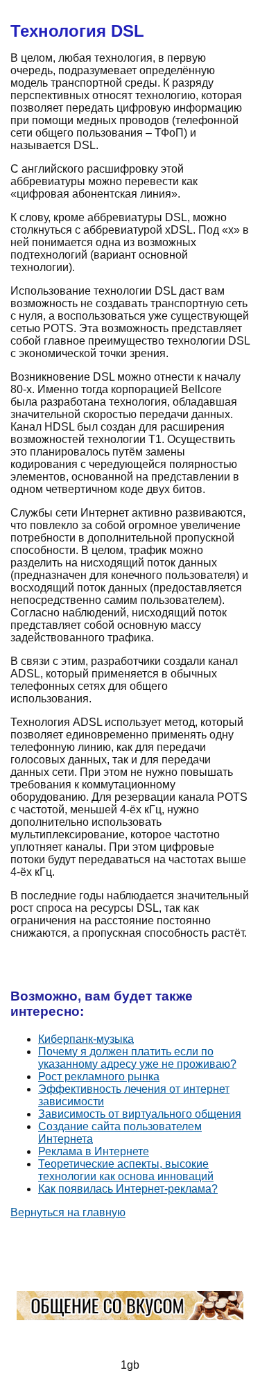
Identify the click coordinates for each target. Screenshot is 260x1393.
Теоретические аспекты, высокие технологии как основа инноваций (126, 1170)
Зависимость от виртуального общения (139, 1114)
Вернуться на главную (67, 1212)
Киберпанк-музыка (86, 1039)
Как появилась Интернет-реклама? (128, 1189)
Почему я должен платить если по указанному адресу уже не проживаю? (137, 1058)
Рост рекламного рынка (98, 1076)
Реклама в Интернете (93, 1151)
